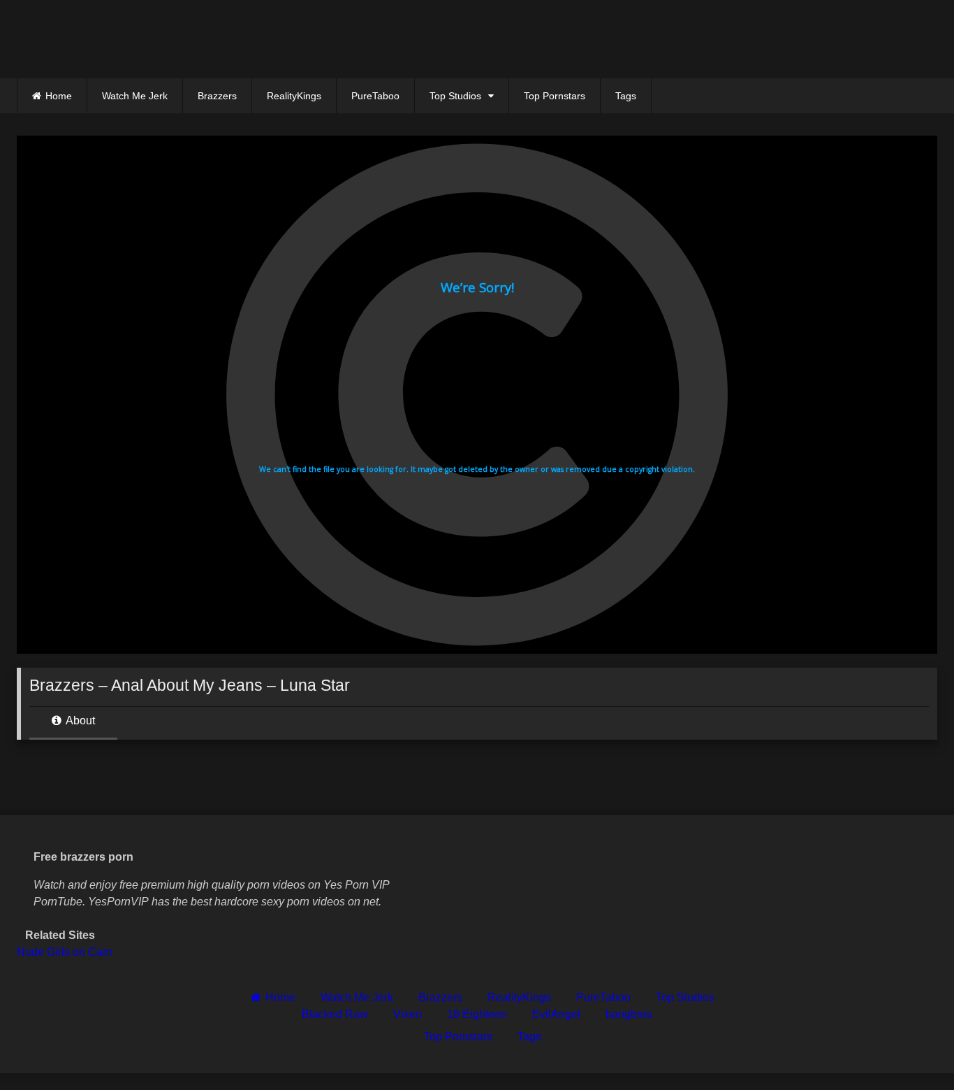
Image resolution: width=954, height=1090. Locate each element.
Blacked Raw (335, 1014)
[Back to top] (910, 1048)
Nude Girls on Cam (64, 952)
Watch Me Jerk (135, 95)
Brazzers (217, 95)
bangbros (629, 1014)
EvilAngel (556, 1014)
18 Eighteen (477, 1014)
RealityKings (294, 95)
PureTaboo (375, 95)
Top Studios (455, 95)
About (79, 720)
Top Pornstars (554, 95)
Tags (625, 95)
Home (58, 95)
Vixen (407, 1014)
